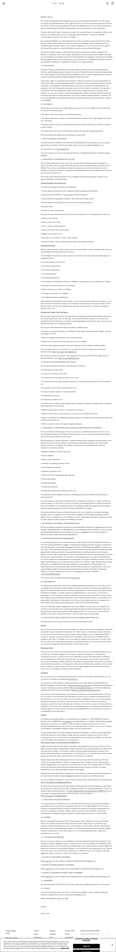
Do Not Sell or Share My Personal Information (86, 939)
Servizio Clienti (70, 930)
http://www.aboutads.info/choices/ (81, 688)
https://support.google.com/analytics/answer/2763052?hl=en (60, 742)
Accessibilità (69, 937)
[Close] (112, 944)
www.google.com (67, 721)
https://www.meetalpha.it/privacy (68, 358)
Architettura (37, 937)
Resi (51, 937)
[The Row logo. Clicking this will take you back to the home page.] (58, 3)
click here (44, 155)
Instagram (53, 930)
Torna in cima (45, 913)
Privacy (67, 934)
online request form (63, 149)
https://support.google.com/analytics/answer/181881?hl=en (88, 791)
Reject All (86, 946)
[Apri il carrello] (113, 3)
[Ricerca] (107, 3)
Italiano (8, 933)
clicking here (75, 578)
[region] (58, 945)
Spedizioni (53, 934)
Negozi (36, 934)
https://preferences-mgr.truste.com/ (80, 685)
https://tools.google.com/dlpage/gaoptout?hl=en (56, 782)
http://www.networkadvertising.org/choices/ (86, 690)
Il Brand (36, 930)
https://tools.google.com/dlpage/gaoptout (54, 796)
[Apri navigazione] (3, 3)
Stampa (43, 907)
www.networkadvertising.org (50, 574)
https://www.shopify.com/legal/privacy (64, 352)
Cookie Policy (64, 948)
